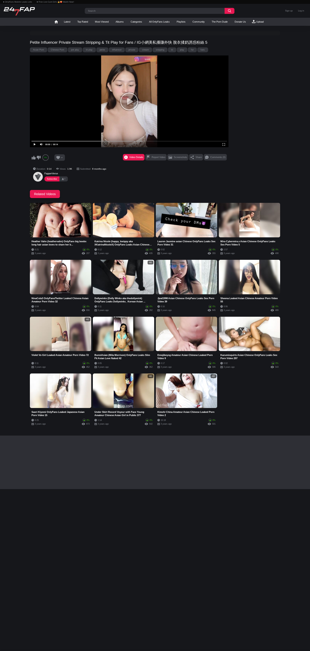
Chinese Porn (57, 50)
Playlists (181, 21)
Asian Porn (38, 50)
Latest (67, 21)
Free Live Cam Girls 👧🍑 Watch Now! (56, 2)
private (132, 50)
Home (56, 22)
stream (145, 50)
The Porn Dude (220, 21)
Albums (120, 21)
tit (172, 50)
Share (199, 157)
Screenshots (180, 157)
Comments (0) (218, 157)
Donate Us (240, 21)
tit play (89, 50)
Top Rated (82, 21)
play (182, 50)
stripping (160, 50)
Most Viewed (102, 21)
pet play (75, 50)
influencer (117, 50)
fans (203, 50)
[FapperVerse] (38, 177)
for (192, 50)
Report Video (158, 157)
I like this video (33, 157)
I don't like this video (38, 157)
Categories (136, 21)
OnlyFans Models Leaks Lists (18, 2)
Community (198, 21)
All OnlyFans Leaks (159, 21)
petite (102, 50)
